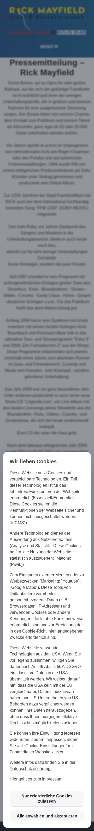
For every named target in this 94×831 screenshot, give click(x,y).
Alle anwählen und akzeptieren (47, 816)
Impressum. (52, 779)
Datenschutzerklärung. (30, 768)
